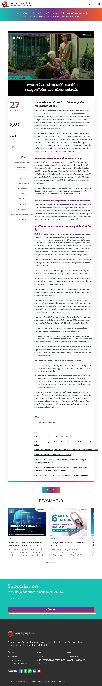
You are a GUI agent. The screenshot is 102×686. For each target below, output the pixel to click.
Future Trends (22, 168)
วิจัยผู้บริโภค (22, 199)
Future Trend (32, 16)
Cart (69, 651)
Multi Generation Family (22, 173)
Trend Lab (22, 178)
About (11, 651)
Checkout (12, 655)
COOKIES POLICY (58, 682)
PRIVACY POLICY (42, 682)
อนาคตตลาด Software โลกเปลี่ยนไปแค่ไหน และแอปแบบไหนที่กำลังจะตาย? (26, 544)
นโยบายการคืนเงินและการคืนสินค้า (51, 659)
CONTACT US (51, 489)
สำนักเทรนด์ (22, 220)
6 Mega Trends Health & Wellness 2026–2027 (68, 544)
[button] (47, 562)
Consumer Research (22, 163)
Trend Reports (15, 659)
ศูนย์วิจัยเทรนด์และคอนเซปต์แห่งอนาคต (22, 215)
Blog (39, 651)
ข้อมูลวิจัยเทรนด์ (23, 189)
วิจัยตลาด (23, 194)
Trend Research (23, 183)
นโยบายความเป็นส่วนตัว (18, 663)
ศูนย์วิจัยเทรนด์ (22, 209)
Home (24, 16)
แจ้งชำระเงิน (42, 663)
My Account (72, 655)
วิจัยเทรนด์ (23, 204)
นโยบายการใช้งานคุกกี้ (76, 659)
